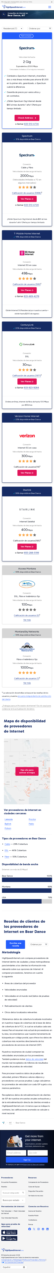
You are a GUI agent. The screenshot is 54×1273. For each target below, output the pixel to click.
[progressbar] (27, 880)
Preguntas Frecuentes (35, 1191)
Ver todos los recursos (35, 1196)
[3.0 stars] (27, 187)
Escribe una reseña (15, 944)
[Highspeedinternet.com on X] (34, 1230)
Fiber (7, 856)
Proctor (32, 819)
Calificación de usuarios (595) (26, 284)
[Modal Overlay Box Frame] (27, 1149)
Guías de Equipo (34, 1187)
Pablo (31, 824)
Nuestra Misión (33, 1215)
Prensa (30, 1224)
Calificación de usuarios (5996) (26, 193)
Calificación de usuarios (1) (26, 678)
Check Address (24, 118)
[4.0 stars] (31, 187)
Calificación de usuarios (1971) (26, 375)
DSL (6, 850)
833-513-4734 (31, 123)
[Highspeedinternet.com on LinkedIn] (47, 1230)
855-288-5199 (31, 552)
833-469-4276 (31, 296)
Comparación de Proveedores (38, 1182)
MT (10, 1123)
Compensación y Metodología (11, 1260)
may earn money (10, 2)
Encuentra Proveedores (9, 1182)
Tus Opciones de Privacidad (13, 1262)
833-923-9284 (31, 387)
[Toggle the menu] (49, 7)
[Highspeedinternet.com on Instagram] (38, 1230)
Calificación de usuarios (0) (26, 615)
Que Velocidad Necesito (9, 1218)
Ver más (27, 620)
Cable (7, 844)
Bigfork (8, 824)
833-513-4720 (31, 205)
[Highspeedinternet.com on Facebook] (29, 1230)
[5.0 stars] (34, 187)
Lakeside (9, 819)
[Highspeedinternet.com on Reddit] (43, 1230)
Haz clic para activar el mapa (27, 771)
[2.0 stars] (23, 187)
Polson (8, 828)
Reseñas (4, 1187)
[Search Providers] (23, 1193)
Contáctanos (32, 1220)
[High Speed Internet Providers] (14, 7)
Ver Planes (24, 199)
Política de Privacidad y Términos (34, 1260)
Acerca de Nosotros (34, 1211)
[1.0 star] (20, 187)
